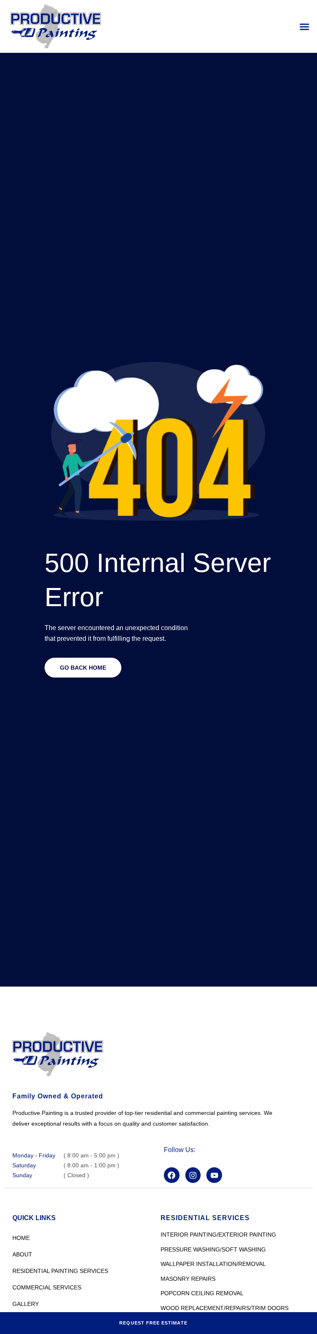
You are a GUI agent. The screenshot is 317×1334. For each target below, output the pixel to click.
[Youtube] (216, 1175)
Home (21, 1238)
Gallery (25, 1304)
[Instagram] (194, 1175)
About (22, 1254)
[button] (304, 26)
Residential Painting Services (60, 1271)
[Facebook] (172, 1175)
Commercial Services (46, 1287)
